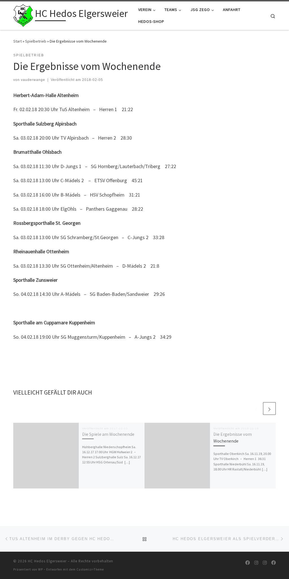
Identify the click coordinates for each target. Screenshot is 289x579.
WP (40, 569)
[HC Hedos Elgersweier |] (23, 14)
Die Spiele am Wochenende (108, 434)
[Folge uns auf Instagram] (256, 562)
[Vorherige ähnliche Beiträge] (255, 408)
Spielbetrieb (35, 41)
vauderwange (33, 80)
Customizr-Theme (90, 569)
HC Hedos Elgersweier (47, 561)
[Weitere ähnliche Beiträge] (269, 408)
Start (17, 41)
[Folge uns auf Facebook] (247, 562)
